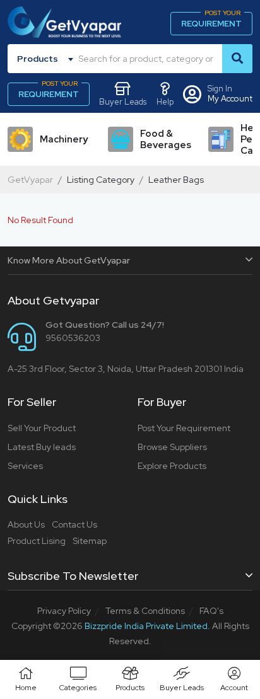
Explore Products (172, 465)
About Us (26, 524)
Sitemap (90, 540)
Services (25, 465)
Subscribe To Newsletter (73, 576)
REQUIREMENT (211, 20)
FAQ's (211, 610)
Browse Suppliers (172, 447)
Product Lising (37, 540)
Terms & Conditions (145, 610)
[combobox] (47, 58)
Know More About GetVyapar (69, 260)
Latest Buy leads (42, 447)
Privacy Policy (64, 610)
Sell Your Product (42, 428)
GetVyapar (30, 179)
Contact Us (74, 524)
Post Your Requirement (184, 428)
